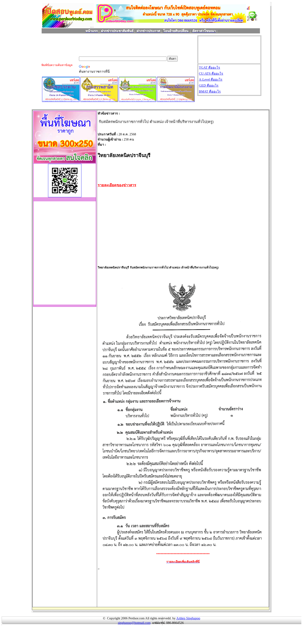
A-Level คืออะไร (210, 79)
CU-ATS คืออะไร (211, 73)
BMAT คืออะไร (210, 91)
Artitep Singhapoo (188, 618)
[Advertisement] (116, 45)
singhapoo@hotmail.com (134, 623)
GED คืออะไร (208, 85)
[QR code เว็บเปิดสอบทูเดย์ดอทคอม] (64, 196)
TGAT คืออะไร (209, 67)
